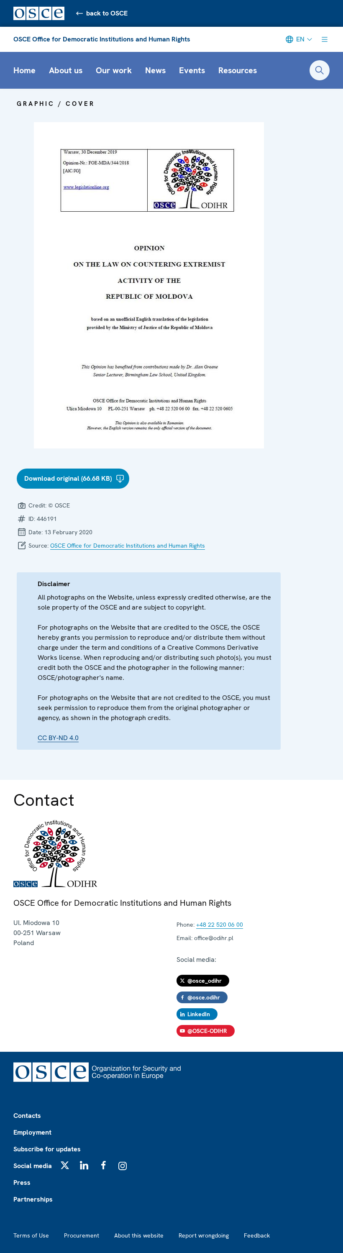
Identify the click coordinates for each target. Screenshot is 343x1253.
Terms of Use (31, 1235)
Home (24, 70)
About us (65, 70)
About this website (139, 1235)
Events (192, 70)
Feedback (257, 1235)
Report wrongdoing (204, 1235)
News (155, 70)
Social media (32, 1165)
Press (22, 1182)
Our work (114, 70)
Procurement (81, 1235)
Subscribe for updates (47, 1149)
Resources (237, 70)
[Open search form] (320, 70)
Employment (32, 1132)
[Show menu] (324, 39)
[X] (65, 1165)
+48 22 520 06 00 (219, 924)
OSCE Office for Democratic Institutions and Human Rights (101, 39)
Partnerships (33, 1199)
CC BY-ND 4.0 (58, 737)
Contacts (27, 1115)
